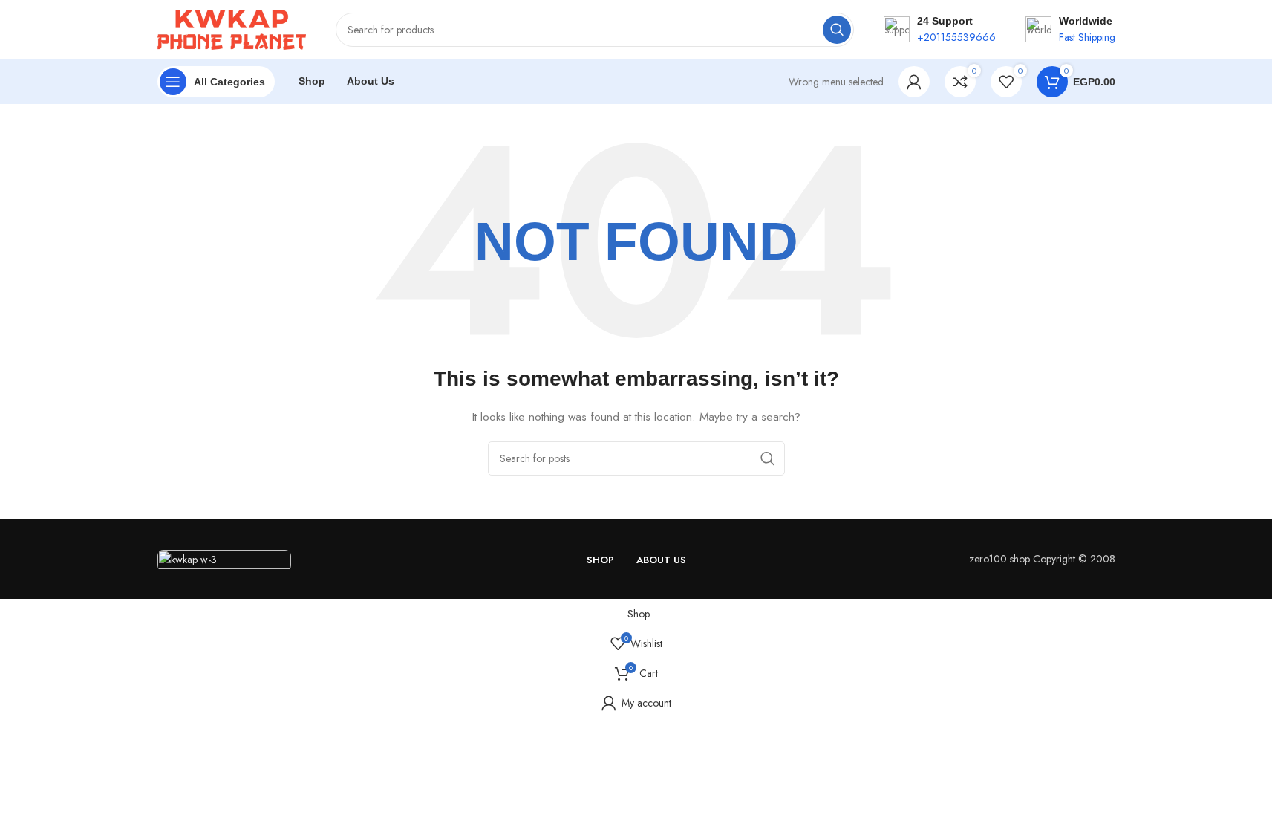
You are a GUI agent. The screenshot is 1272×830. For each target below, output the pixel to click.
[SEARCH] (837, 30)
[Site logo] (231, 28)
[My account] (914, 82)
